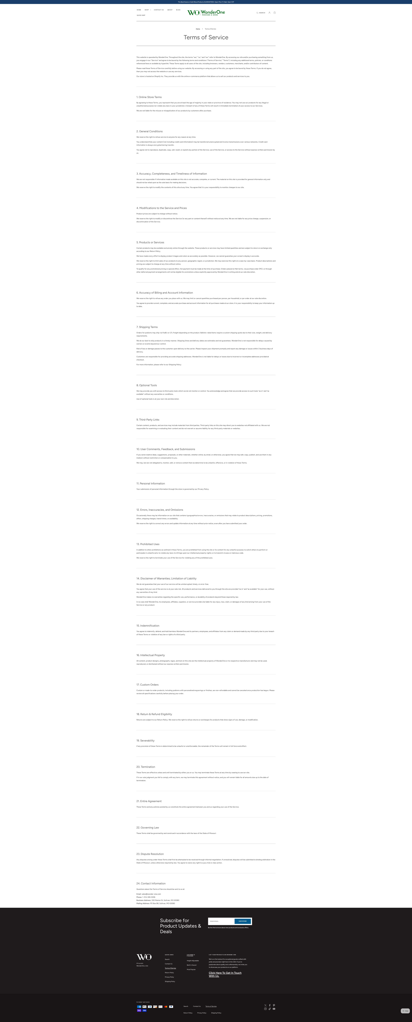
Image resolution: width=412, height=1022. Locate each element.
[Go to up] (409, 1019)
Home (198, 29)
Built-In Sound (191, 965)
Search (167, 959)
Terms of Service (170, 968)
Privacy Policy (169, 977)
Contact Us (168, 964)
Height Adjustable (193, 960)
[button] (260, 13)
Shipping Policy (170, 981)
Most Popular (191, 969)
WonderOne (140, 966)
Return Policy (169, 972)
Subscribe (243, 921)
